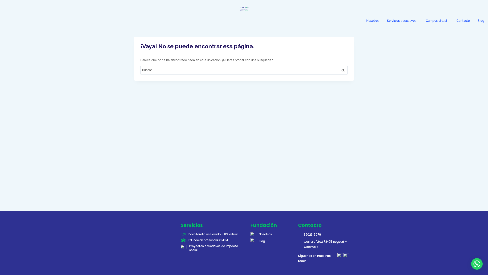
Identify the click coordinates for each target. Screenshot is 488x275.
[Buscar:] (244, 70)
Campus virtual (436, 21)
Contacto (463, 21)
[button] (477, 264)
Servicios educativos (401, 21)
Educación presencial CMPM (208, 240)
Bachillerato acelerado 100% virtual (213, 234)
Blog (481, 21)
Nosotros (372, 21)
